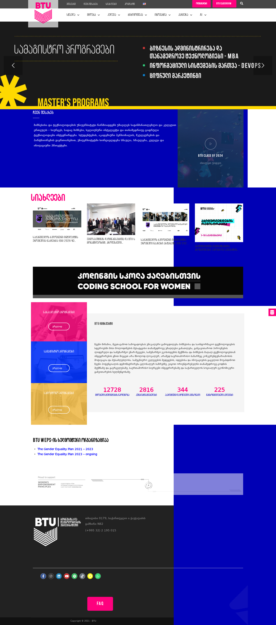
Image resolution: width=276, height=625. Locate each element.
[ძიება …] (241, 4)
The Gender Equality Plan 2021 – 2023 (65, 449)
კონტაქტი (130, 4)
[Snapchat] (90, 576)
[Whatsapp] (98, 576)
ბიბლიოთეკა (135, 15)
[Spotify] (74, 576)
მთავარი (71, 4)
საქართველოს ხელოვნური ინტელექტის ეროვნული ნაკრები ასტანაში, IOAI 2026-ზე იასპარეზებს (165, 241)
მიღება (91, 15)
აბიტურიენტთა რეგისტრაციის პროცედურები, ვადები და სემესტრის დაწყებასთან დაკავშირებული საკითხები (216, 248)
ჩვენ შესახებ (91, 4)
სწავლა (71, 15)
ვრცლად (57, 326)
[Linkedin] (59, 576)
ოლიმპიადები (201, 3)
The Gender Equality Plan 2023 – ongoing (67, 454)
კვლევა (112, 15)
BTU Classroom (223, 3)
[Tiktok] (82, 576)
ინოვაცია (161, 15)
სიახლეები (111, 4)
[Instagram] (51, 576)
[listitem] (140, 454)
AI (201, 15)
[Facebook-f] (43, 576)
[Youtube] (67, 576)
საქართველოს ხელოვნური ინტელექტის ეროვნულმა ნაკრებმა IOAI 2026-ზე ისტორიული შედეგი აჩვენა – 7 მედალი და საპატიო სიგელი (55, 239)
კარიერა (183, 15)
